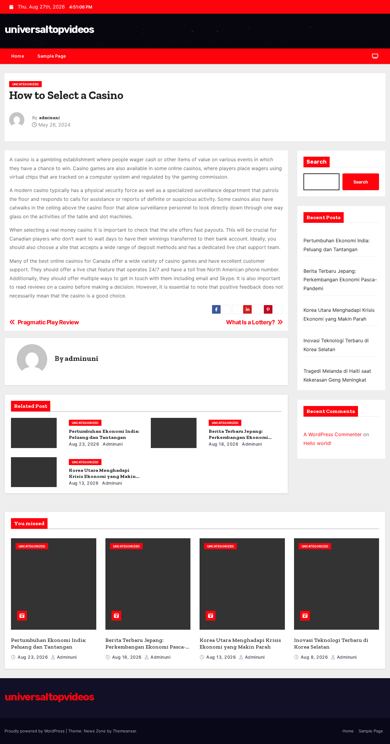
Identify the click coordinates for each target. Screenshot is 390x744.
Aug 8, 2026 (315, 657)
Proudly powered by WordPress (35, 730)
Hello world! (317, 443)
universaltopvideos (49, 29)
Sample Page (51, 56)
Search (317, 161)
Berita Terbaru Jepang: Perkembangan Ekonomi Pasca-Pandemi (238, 437)
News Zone (95, 730)
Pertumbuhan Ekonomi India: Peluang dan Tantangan (104, 434)
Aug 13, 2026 (83, 483)
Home (17, 56)
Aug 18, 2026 (223, 444)
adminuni (49, 117)
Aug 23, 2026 (84, 444)
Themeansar (124, 730)
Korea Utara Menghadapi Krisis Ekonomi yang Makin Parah (102, 476)
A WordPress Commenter (332, 434)
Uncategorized (25, 84)
